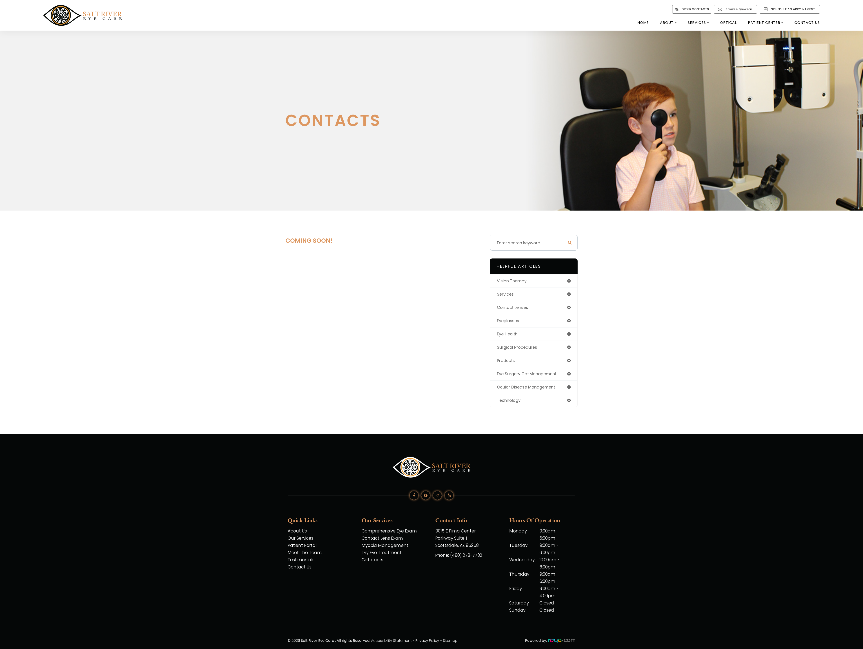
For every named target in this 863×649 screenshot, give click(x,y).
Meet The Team (305, 553)
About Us (297, 531)
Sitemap (450, 640)
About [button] (667, 22)
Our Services (300, 538)
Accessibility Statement (391, 640)
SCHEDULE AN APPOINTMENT (793, 9)
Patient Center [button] (764, 22)
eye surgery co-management (526, 374)
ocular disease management (526, 387)
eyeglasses (508, 320)
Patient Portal (302, 545)
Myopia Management (385, 545)
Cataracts (372, 560)
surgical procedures (517, 347)
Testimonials (301, 560)
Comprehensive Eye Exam (389, 531)
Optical (728, 22)
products (506, 360)
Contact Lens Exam (382, 538)
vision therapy (512, 281)
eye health (507, 334)
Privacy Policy (427, 640)
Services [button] (697, 22)
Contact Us (807, 22)
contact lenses (512, 307)
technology (508, 400)
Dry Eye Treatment (382, 553)
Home (643, 22)
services (505, 294)
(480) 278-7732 (466, 555)
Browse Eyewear (738, 9)
